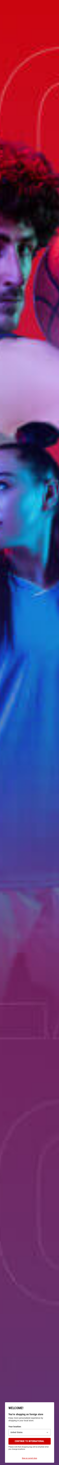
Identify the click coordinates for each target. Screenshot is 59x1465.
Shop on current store (29, 1458)
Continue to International (29, 1441)
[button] (29, 1432)
